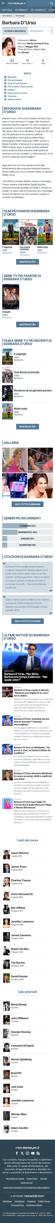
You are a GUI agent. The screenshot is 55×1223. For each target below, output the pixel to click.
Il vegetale (7, 247)
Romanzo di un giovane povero (34, 144)
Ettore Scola (16, 147)
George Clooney (21, 1032)
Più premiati (21, 10)
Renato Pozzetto (9, 144)
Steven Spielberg (21, 1059)
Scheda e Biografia (15, 31)
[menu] (3, 3)
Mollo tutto (27, 140)
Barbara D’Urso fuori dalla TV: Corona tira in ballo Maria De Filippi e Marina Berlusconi (32, 805)
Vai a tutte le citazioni (27, 621)
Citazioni (12, 96)
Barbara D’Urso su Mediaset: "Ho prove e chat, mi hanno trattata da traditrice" (32, 750)
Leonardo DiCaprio (22, 1045)
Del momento (38, 10)
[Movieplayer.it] (17, 3)
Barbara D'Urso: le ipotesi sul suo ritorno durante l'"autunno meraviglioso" (31, 721)
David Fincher (19, 976)
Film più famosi (15, 80)
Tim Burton (18, 962)
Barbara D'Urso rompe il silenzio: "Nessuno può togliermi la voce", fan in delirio (31, 693)
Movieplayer (7, 16)
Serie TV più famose (17, 83)
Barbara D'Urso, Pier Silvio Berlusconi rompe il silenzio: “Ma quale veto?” (25, 676)
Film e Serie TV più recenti (20, 86)
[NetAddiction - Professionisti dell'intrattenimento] (34, 1196)
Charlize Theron (21, 880)
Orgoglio (6, 311)
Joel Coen (17, 1086)
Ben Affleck (18, 907)
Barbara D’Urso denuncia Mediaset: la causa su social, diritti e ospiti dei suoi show (33, 776)
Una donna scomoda (25, 248)
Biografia (12, 77)
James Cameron (21, 935)
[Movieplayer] (27, 1147)
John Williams (19, 1018)
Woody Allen (19, 1114)
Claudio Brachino (38, 184)
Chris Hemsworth (22, 894)
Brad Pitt (16, 1073)
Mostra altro (27, 261)
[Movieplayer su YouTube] (33, 1153)
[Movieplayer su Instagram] (27, 1153)
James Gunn (19, 866)
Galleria (11, 89)
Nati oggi (7, 10)
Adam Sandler (19, 1128)
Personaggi (20, 16)
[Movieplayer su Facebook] (16, 1153)
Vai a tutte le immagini (27, 504)
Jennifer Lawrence (22, 921)
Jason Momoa (20, 853)
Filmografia (36, 31)
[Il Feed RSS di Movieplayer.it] (38, 1153)
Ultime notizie (14, 99)
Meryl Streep (19, 1004)
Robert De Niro (20, 949)
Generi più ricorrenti (17, 93)
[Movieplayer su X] (22, 1153)
